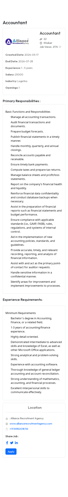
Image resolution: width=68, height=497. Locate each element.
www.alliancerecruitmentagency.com (31, 423)
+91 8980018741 (19, 428)
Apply (11, 451)
